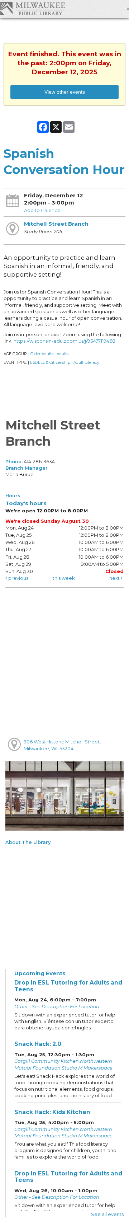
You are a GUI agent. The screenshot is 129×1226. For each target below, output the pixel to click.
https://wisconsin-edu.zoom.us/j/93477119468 (64, 341)
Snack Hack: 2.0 (37, 1044)
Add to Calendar (43, 210)
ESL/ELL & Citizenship (50, 362)
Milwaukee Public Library (32, 8)
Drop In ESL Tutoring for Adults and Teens (68, 986)
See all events (107, 1214)
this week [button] (64, 578)
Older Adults (41, 354)
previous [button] (17, 578)
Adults (62, 354)
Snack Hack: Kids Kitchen (52, 1112)
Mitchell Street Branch (56, 223)
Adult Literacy (86, 362)
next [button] (115, 578)
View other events (64, 92)
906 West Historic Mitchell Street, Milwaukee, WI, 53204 (62, 745)
